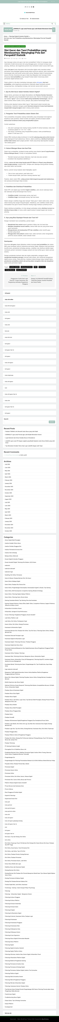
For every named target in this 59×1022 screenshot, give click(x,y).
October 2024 (8, 531)
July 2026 (7, 464)
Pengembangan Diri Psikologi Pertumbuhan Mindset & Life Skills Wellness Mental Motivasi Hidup (30, 760)
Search (6, 419)
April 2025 (7, 512)
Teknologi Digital (9, 945)
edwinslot (7, 565)
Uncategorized (8, 1007)
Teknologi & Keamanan (11, 919)
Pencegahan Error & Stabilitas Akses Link (15, 749)
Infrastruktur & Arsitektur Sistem (13, 608)
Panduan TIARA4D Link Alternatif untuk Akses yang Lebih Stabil (21, 431)
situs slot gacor (9, 362)
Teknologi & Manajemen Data (12, 929)
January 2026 (8, 483)
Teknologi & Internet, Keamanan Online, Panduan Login (19, 916)
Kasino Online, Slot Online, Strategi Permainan (17, 624)
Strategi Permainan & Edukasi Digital (14, 878)
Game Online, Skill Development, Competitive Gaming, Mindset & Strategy (24, 591)
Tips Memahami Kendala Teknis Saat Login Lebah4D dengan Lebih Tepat (23, 446)
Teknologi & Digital (10, 910)
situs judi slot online (10, 811)
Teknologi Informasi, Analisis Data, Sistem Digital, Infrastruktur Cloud (23, 954)
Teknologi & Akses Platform (12, 900)
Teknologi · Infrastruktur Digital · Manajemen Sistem (18, 894)
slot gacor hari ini (9, 350)
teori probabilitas (21, 270)
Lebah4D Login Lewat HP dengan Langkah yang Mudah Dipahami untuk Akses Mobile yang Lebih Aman (27, 1)
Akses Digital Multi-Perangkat (12, 540)
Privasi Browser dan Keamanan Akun (14, 786)
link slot (7, 331)
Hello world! (23, 455)
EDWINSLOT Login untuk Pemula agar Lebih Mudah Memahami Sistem (26, 28)
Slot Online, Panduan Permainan (13, 857)
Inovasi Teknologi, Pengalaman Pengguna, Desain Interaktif (20, 614)
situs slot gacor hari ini (11, 394)
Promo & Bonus (9, 789)
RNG (35, 267)
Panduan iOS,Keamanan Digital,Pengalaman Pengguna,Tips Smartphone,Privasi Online (27, 720)
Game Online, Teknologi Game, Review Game (16, 597)
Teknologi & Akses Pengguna (12, 897)
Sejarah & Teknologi (10, 795)
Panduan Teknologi (10, 743)
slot (6, 388)
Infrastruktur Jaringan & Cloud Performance (16, 611)
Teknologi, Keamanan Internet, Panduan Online (17, 986)
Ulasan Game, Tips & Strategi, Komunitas (15, 1000)
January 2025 (8, 521)
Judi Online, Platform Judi (11, 618)
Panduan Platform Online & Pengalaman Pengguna (18, 735)
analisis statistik (14, 267)
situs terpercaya (9, 375)
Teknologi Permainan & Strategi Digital (15, 967)
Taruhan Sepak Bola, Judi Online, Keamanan (16, 884)
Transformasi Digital (10, 994)
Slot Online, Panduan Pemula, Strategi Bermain (17, 854)
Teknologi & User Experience (12, 935)
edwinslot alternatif (10, 568)
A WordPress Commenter (12, 455)
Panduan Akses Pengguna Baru (13, 711)
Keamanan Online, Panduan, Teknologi (14, 653)
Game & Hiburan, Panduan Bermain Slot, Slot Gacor (18, 578)
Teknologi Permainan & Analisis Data (14, 964)
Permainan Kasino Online (11, 770)
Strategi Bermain (9, 270)
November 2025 (9, 489)
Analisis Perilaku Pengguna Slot (13, 546)
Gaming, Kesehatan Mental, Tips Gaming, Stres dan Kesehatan (21, 600)
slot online (7, 840)
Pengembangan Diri (10, 757)
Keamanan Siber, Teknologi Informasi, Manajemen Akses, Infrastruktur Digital (25, 656)
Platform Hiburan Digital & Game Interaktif (16, 782)
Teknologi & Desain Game (11, 906)
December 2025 (9, 486)
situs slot (7, 312)
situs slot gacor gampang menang (13, 821)
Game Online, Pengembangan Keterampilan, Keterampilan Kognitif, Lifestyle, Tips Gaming (27, 587)
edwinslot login (9, 572)
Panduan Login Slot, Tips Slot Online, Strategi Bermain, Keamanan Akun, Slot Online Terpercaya (29, 728)
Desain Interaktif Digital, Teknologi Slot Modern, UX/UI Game (20, 562)
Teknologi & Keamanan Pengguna (13, 922)
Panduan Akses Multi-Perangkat (13, 708)
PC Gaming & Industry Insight (12, 746)
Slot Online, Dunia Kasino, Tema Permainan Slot (17, 848)
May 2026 (7, 470)
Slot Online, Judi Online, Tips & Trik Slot (15, 851)
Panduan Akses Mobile (11, 704)
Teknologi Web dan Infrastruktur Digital (15, 983)
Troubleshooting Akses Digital (13, 997)
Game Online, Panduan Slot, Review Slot (15, 584)
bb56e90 (8, 58)
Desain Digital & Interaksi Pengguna (14, 559)
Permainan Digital (9, 767)
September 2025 (9, 496)
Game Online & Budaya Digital (12, 581)
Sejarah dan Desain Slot (11, 798)
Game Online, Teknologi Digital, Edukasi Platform (17, 594)
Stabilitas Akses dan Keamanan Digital (15, 867)
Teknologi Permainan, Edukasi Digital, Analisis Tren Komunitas (21, 970)
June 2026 (7, 467)
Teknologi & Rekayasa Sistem (12, 932)
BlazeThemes (45, 1019)
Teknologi (7, 891)
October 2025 (8, 493)
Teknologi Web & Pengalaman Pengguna (15, 979)
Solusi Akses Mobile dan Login (13, 864)
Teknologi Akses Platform (11, 941)
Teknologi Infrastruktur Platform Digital (15, 957)
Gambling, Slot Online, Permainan (13, 575)
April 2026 (7, 474)
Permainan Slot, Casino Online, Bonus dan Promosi (18, 779)
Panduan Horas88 (9, 717)
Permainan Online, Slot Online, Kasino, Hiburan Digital (18, 776)
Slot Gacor (42, 267)
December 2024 (9, 524)
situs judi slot (8, 805)
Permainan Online (9, 773)
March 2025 (8, 515)
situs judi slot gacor (10, 808)
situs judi (7, 802)
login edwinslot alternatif (11, 669)
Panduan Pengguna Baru (11, 731)
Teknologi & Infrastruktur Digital (13, 913)
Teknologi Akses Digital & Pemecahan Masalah (17, 938)
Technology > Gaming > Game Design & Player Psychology (20, 887)
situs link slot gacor (10, 305)
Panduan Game (9, 714)
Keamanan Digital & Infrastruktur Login (15, 638)
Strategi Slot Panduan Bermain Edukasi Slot (16, 881)
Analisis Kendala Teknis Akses (13, 543)
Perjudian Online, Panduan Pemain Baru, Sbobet (17, 763)
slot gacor (40, 82)
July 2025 (7, 502)
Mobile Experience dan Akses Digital (14, 682)
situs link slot (8, 337)
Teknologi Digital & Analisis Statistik (15, 46)
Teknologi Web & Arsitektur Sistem (14, 976)
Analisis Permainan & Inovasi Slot (13, 549)
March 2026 (8, 477)
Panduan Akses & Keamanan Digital (14, 690)
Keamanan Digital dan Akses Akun (14, 645)
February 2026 (8, 480)
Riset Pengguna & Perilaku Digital (13, 792)
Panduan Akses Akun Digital (12, 693)
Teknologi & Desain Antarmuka (13, 903)
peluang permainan (26, 267)
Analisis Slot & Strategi (11, 552)
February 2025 (8, 518)
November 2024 (9, 528)
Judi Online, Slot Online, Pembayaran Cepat (16, 621)
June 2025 (7, 505)
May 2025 (7, 508)
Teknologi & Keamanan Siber (12, 926)
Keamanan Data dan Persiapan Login (14, 635)
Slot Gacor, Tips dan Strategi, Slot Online (15, 836)
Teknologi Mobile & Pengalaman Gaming (15, 960)
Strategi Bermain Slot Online (12, 870)
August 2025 (8, 499)
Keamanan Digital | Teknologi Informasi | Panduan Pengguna (20, 642)
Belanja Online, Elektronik (11, 556)
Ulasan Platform (9, 1003)
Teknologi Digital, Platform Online (13, 951)
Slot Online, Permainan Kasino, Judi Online (16, 860)
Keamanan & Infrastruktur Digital (13, 627)
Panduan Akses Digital (11, 696)
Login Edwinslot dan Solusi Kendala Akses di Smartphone (20, 438)
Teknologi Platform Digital (11, 973)
